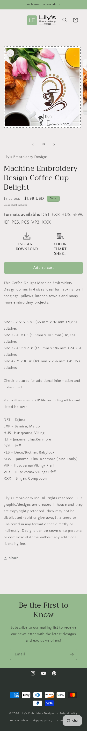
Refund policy (69, 713)
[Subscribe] (71, 654)
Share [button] (13, 558)
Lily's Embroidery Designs (38, 713)
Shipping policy (42, 720)
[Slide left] (33, 144)
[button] (9, 20)
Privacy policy (18, 720)
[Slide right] (54, 144)
